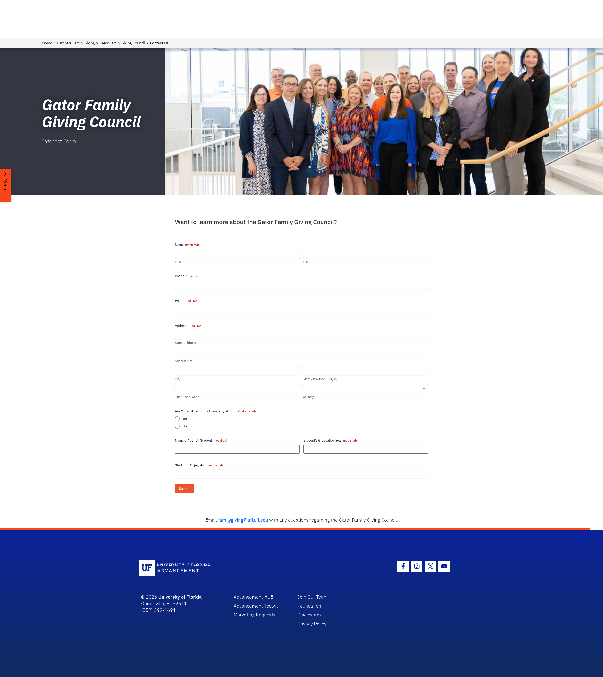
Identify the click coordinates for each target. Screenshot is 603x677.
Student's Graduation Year (330, 440)
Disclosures (309, 615)
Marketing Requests (255, 615)
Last (306, 262)
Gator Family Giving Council (122, 43)
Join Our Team (312, 597)
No (185, 426)
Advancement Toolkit (256, 606)
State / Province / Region (320, 379)
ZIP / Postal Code (187, 397)
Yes (185, 419)
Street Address (185, 343)
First (178, 262)
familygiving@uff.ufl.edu (243, 520)
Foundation (309, 606)
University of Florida (180, 597)
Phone (187, 276)
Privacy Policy (311, 623)
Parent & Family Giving (76, 43)
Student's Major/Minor (199, 465)
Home (47, 43)
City (177, 379)
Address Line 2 (185, 361)
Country (308, 397)
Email (186, 301)
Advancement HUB (253, 597)
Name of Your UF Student (201, 440)
